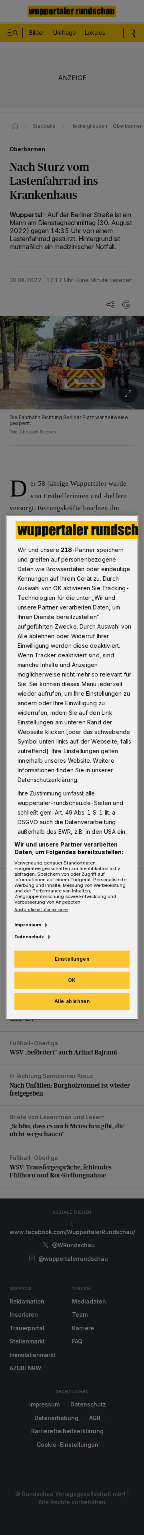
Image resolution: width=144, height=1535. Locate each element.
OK (72, 980)
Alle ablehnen (72, 1001)
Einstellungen (72, 959)
